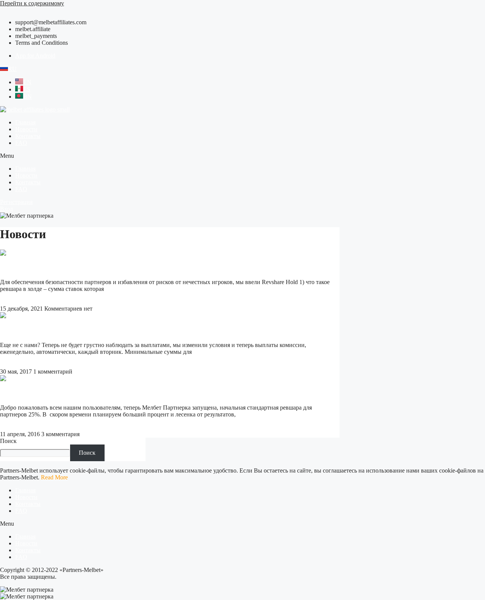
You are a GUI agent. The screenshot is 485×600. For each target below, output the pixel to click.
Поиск (8, 441)
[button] (242, 155)
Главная (25, 122)
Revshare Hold (23, 268)
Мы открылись (25, 393)
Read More (13, 301)
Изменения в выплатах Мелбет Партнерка (70, 330)
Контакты (28, 136)
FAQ (21, 143)
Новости (26, 129)
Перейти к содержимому (32, 3)
